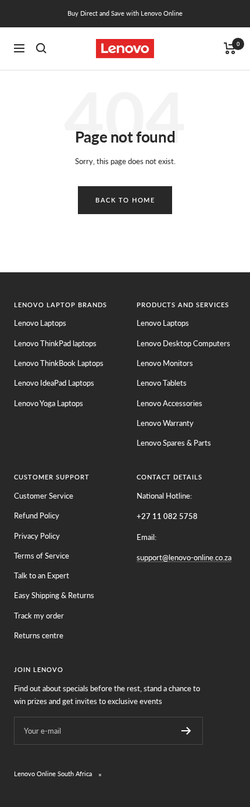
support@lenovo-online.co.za (184, 557)
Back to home (125, 200)
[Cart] (230, 48)
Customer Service (43, 495)
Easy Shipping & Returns (54, 595)
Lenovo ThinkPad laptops (55, 343)
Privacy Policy (37, 536)
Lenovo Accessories (169, 403)
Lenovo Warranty (165, 423)
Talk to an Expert (41, 575)
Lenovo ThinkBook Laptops (58, 363)
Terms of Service (41, 555)
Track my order (39, 615)
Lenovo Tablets (162, 382)
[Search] (41, 48)
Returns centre (38, 635)
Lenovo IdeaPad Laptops (54, 382)
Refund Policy (36, 515)
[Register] (186, 731)
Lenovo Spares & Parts (174, 442)
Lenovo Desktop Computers (183, 343)
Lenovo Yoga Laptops (48, 403)
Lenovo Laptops (40, 323)
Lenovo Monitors (165, 363)
